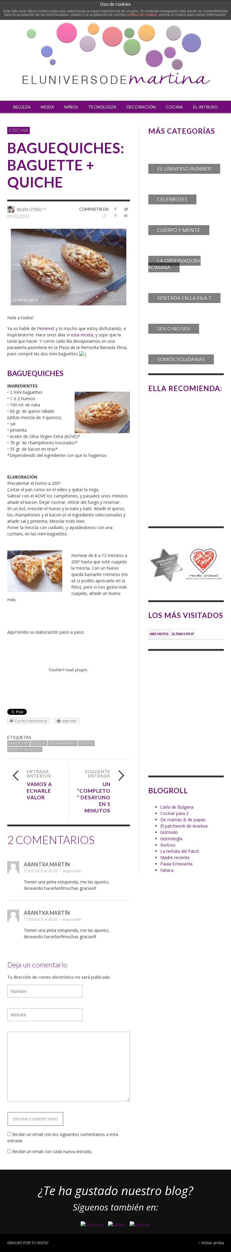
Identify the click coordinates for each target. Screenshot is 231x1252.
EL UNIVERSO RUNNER (184, 168)
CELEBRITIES (172, 199)
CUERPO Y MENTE (178, 230)
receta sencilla (24, 749)
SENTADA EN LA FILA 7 (184, 298)
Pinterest (45, 328)
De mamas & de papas (182, 819)
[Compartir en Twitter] (126, 209)
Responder (72, 871)
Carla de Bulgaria (176, 807)
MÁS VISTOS (159, 634)
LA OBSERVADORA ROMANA (174, 264)
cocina (39, 743)
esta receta (82, 335)
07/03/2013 (18, 216)
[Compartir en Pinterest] (115, 216)
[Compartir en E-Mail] (126, 216)
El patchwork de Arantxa (184, 826)
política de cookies (142, 15)
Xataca (167, 870)
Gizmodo (169, 832)
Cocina (18, 130)
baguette (18, 743)
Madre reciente (175, 857)
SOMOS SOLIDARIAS (181, 359)
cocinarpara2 (62, 743)
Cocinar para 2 (174, 813)
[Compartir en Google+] (105, 216)
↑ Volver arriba (211, 1242)
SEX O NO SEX (173, 328)
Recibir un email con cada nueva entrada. (52, 1151)
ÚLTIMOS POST (182, 634)
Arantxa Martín (47, 864)
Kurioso (167, 845)
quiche (86, 743)
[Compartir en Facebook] (115, 209)
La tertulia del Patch (179, 851)
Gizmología (171, 838)
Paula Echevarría (176, 864)
